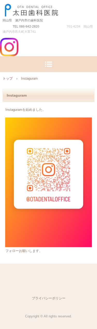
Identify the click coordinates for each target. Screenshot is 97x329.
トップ (8, 78)
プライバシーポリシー (48, 298)
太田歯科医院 (48, 9)
